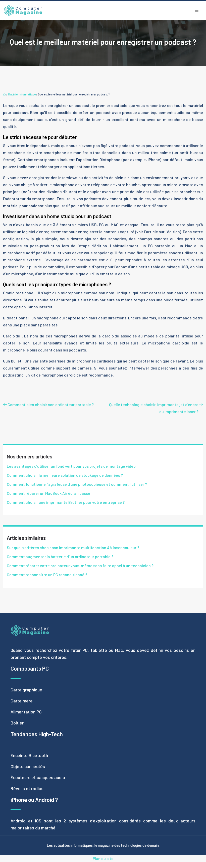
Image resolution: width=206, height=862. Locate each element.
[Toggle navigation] (196, 10)
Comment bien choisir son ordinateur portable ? (51, 404)
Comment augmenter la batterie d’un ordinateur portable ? (60, 556)
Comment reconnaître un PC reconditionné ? (47, 574)
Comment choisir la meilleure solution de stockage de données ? (65, 475)
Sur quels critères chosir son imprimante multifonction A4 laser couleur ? (73, 547)
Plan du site (103, 858)
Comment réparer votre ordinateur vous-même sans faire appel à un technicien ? (80, 565)
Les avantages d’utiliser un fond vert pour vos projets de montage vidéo (71, 466)
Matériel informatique (22, 94)
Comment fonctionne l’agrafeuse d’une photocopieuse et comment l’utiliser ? (77, 484)
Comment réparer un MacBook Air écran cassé (48, 493)
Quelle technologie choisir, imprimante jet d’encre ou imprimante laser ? (153, 408)
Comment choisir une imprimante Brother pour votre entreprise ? (66, 502)
